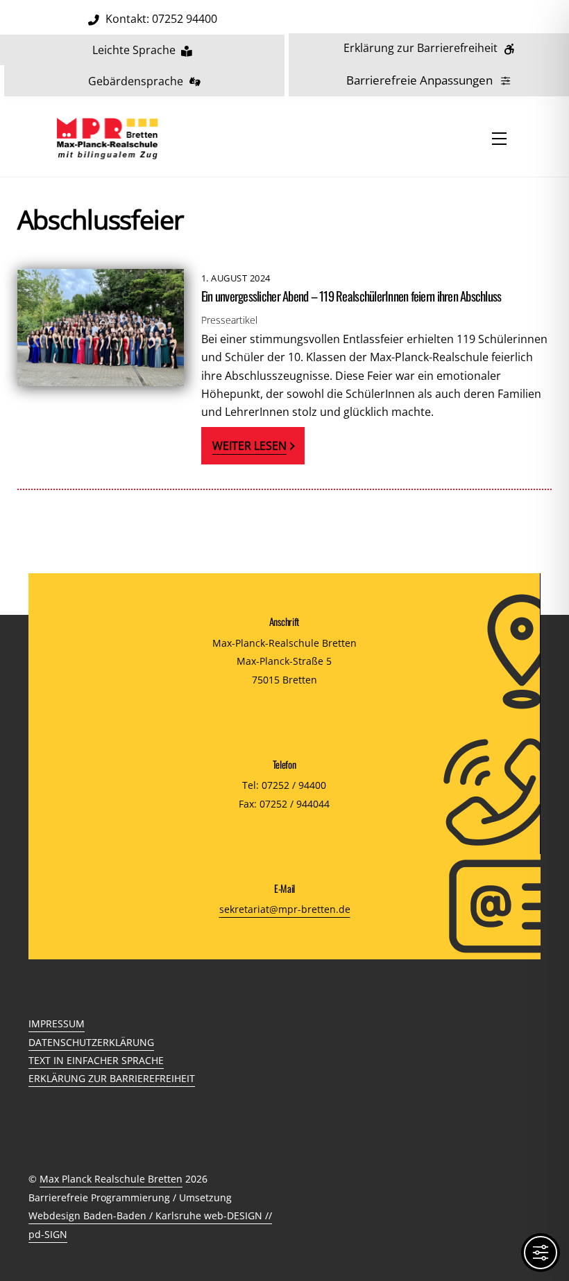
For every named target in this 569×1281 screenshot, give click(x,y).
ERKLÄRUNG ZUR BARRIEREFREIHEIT (111, 1078)
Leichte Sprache (134, 50)
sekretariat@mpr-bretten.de (284, 909)
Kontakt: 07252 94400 (161, 18)
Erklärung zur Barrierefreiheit (420, 47)
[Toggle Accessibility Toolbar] (541, 1253)
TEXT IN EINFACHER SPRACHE (96, 1060)
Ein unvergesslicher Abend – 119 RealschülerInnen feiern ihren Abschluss (351, 295)
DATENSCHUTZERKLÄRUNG (91, 1042)
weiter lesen (249, 445)
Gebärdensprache (135, 81)
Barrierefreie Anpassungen (419, 80)
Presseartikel (229, 319)
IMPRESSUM (56, 1023)
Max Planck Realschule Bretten (111, 1178)
